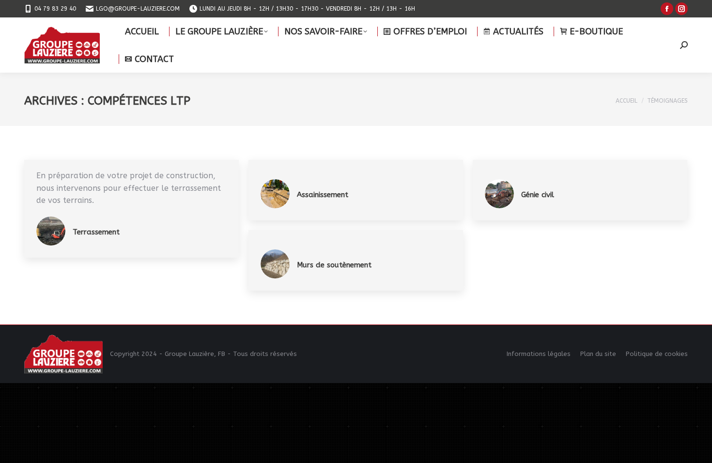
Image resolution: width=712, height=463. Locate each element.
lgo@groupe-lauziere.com (138, 8)
